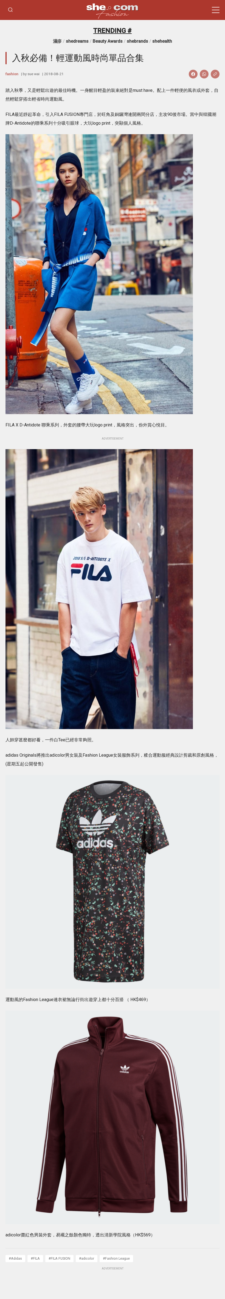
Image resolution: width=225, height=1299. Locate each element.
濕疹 (57, 41)
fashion (11, 74)
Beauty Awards (108, 41)
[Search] (10, 10)
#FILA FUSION (59, 1258)
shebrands (137, 41)
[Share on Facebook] (193, 74)
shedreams (77, 41)
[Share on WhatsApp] (204, 74)
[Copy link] (215, 74)
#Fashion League (116, 1258)
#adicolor (86, 1258)
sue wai (33, 74)
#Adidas (15, 1258)
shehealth (162, 41)
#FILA (35, 1258)
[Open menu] (216, 10)
